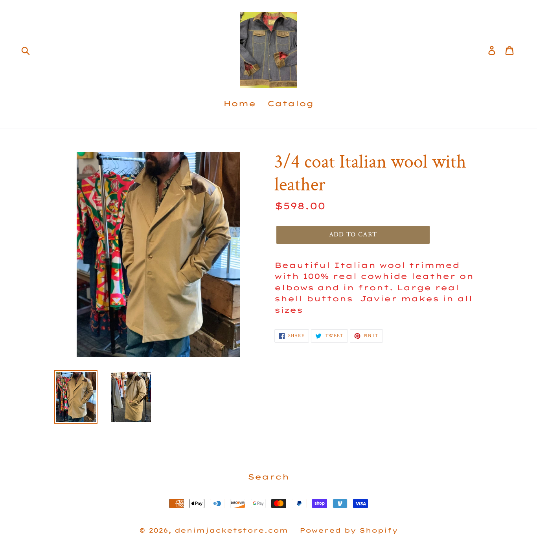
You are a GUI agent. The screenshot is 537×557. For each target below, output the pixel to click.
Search (268, 476)
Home (239, 103)
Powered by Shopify (349, 530)
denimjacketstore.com (231, 530)
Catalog (290, 103)
